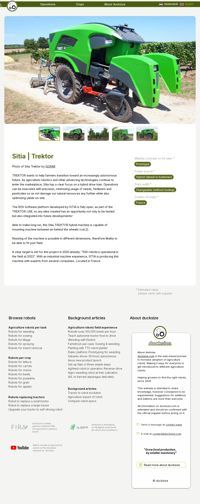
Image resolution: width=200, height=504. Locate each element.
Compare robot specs (82, 401)
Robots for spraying (21, 344)
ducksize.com (146, 356)
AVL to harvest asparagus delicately (91, 376)
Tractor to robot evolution (84, 392)
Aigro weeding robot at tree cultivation (93, 372)
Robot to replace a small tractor (28, 401)
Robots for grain (18, 382)
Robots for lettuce (20, 362)
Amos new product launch (84, 360)
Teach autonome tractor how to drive (92, 335)
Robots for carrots (20, 366)
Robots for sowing (20, 335)
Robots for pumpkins (21, 378)
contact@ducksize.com (167, 433)
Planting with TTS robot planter (88, 348)
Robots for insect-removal (25, 348)
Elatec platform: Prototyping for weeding (94, 352)
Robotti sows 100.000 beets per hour (92, 331)
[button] (56, 4)
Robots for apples (20, 386)
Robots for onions (19, 370)
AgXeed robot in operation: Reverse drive (95, 368)
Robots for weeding (21, 331)
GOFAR (50, 166)
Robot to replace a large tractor (28, 405)
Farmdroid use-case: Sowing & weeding (94, 344)
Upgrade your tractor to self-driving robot (35, 409)
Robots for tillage (19, 339)
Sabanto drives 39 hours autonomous (92, 356)
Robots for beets (19, 374)
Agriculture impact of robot (85, 397)
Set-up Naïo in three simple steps (89, 364)
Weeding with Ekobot (81, 339)
